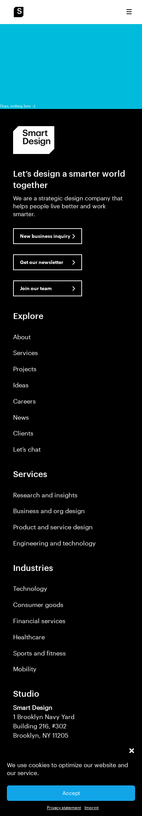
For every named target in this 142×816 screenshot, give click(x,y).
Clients (23, 433)
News (21, 417)
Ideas (21, 385)
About (22, 337)
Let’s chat (27, 449)
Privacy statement (64, 807)
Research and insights (45, 495)
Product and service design (53, 527)
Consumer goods (38, 604)
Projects (25, 369)
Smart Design (18, 12)
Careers (24, 401)
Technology (30, 588)
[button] (131, 750)
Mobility (25, 669)
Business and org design (49, 511)
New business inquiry (45, 236)
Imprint (91, 807)
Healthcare (29, 637)
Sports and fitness (39, 653)
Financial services (39, 621)
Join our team (36, 288)
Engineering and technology (54, 543)
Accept (71, 793)
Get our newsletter (41, 262)
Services (25, 352)
